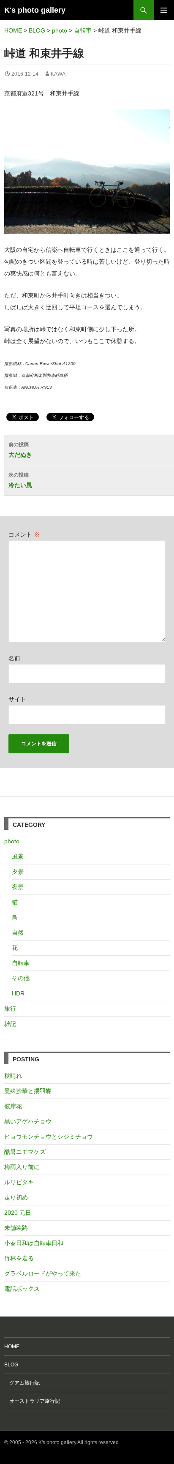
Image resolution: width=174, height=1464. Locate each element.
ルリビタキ (19, 1182)
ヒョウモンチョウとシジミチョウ (48, 1136)
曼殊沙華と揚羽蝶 (28, 1091)
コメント (24, 534)
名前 (14, 658)
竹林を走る (19, 1258)
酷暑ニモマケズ (25, 1151)
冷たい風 (20, 480)
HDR (18, 993)
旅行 (10, 1008)
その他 (21, 978)
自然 (18, 932)
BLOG (11, 1365)
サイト (17, 699)
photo (11, 841)
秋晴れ (13, 1075)
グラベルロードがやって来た (42, 1273)
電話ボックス (22, 1288)
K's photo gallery (34, 10)
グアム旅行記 (22, 1383)
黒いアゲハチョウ (28, 1121)
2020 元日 (17, 1212)
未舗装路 (16, 1227)
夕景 (18, 871)
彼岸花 (13, 1106)
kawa (58, 74)
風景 (18, 856)
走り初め (16, 1197)
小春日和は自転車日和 (33, 1243)
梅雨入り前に (22, 1167)
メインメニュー (164, 10)
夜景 (18, 886)
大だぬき (20, 450)
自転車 (21, 963)
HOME (11, 1346)
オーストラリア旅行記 (32, 1401)
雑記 (10, 1023)
